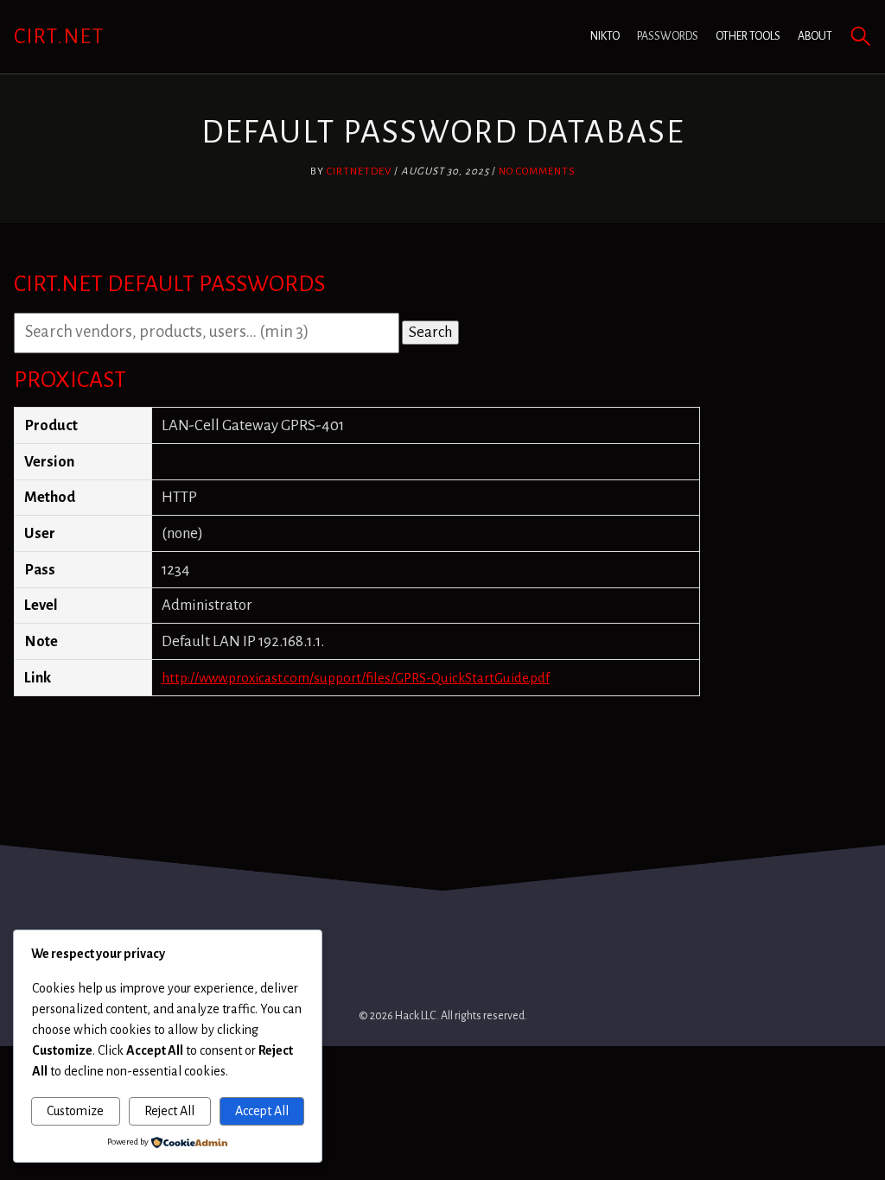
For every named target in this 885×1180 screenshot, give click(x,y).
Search (430, 332)
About (815, 36)
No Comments (537, 171)
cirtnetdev (359, 171)
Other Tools (748, 36)
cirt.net (59, 36)
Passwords (667, 36)
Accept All (262, 1111)
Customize (75, 1111)
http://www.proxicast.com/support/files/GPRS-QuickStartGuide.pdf (356, 677)
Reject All (169, 1111)
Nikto (605, 36)
